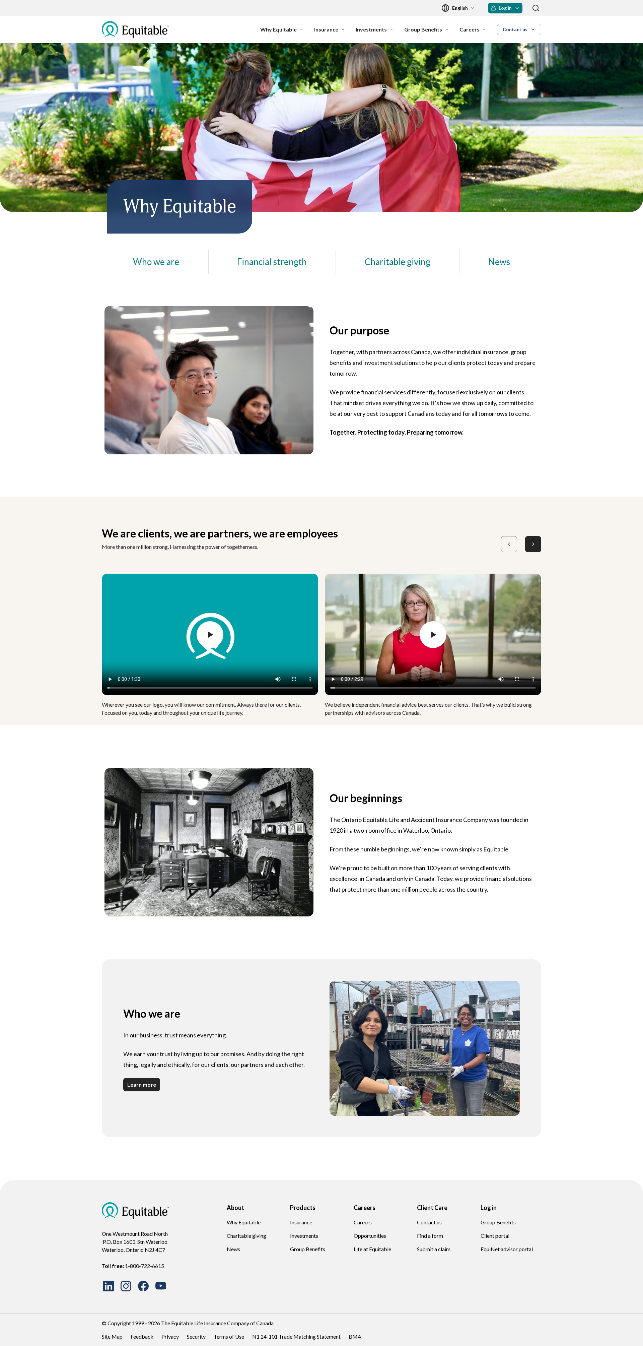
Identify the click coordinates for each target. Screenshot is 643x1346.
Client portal (495, 1235)
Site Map (112, 1336)
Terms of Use (229, 1336)
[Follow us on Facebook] (143, 1286)
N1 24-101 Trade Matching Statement (296, 1336)
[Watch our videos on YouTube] (160, 1286)
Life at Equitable (372, 1249)
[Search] (535, 8)
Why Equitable (244, 1222)
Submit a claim (433, 1249)
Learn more (141, 1084)
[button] (505, 8)
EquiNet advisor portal (507, 1249)
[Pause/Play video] (210, 634)
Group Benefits (307, 1249)
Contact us (429, 1222)
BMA (355, 1336)
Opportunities (370, 1235)
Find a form (430, 1235)
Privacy (170, 1336)
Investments (304, 1235)
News (233, 1249)
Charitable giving (246, 1235)
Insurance (301, 1222)
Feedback (142, 1336)
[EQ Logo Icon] (135, 29)
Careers (363, 1222)
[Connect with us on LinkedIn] (108, 1286)
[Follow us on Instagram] (126, 1286)
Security (196, 1336)
